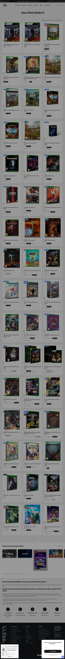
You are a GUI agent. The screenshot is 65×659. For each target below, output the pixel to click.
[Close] (17, 645)
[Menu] (5, 648)
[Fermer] (62, 641)
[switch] (3, 655)
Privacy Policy (10, 650)
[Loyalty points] (63, 657)
